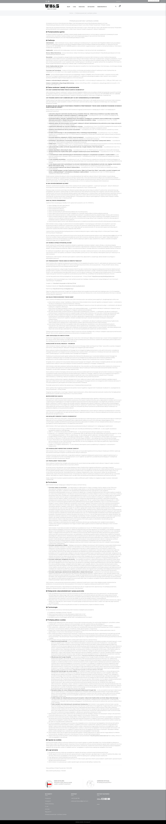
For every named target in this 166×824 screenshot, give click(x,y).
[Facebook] (46, 1)
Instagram (48, 801)
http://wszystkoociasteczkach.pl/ (99, 735)
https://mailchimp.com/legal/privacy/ (63, 288)
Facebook (48, 798)
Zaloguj (118, 1)
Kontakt (47, 809)
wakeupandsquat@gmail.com (79, 801)
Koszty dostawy (49, 803)
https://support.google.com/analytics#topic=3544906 (88, 669)
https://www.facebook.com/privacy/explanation (72, 286)
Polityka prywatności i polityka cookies (55, 814)
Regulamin (48, 811)
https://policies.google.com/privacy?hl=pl (64, 283)
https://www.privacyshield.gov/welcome (103, 276)
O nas (46, 806)
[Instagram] (48, 1)
